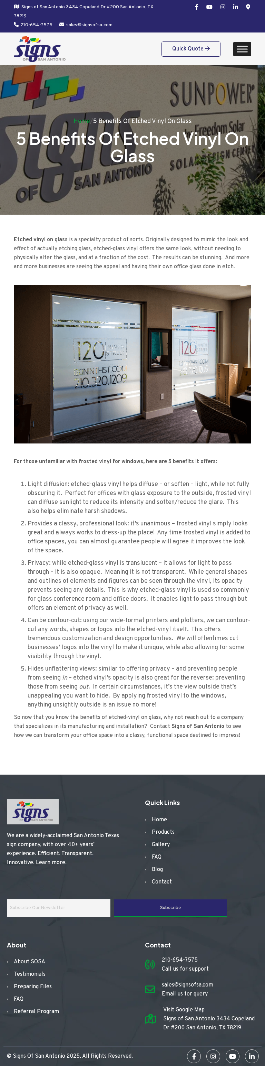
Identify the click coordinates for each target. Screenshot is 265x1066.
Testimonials (30, 974)
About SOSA (29, 962)
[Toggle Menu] (242, 49)
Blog (157, 869)
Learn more (50, 862)
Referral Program (36, 1011)
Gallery (161, 844)
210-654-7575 (36, 25)
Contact (162, 882)
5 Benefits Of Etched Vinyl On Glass (142, 121)
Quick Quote (188, 49)
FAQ (156, 857)
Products (163, 832)
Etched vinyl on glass (41, 239)
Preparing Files (33, 986)
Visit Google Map (184, 1010)
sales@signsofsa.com (89, 25)
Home (81, 121)
